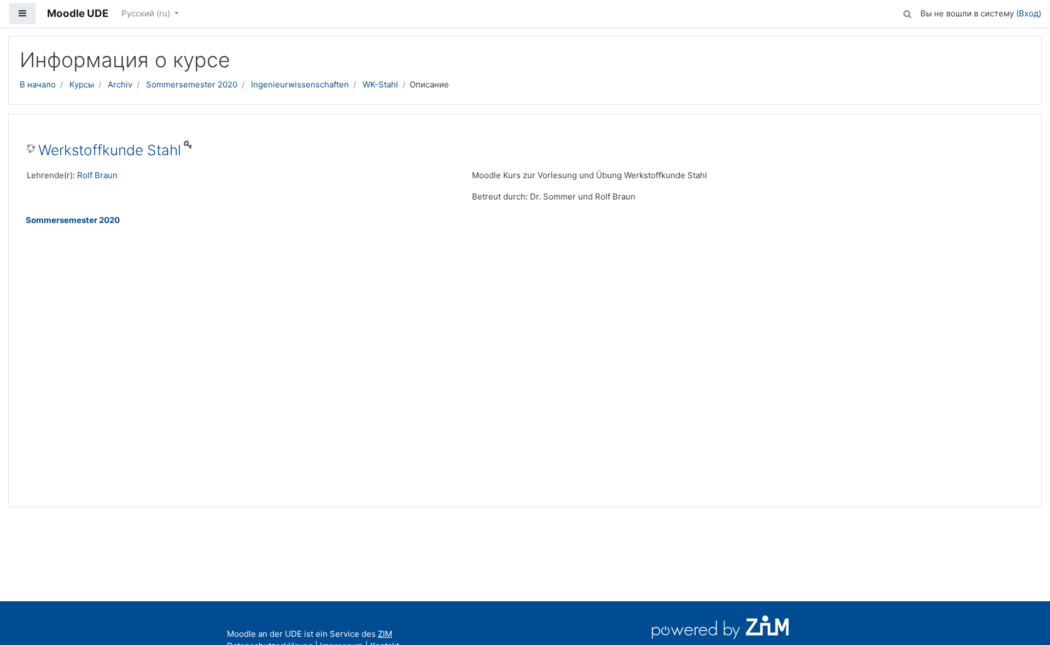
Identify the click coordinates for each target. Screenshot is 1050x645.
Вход (1029, 13)
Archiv (120, 84)
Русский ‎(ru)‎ (146, 13)
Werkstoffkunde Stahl (109, 150)
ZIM (385, 634)
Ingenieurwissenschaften (300, 84)
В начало (38, 84)
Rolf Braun (97, 175)
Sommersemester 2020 (191, 84)
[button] (907, 12)
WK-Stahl (380, 84)
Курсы (81, 84)
